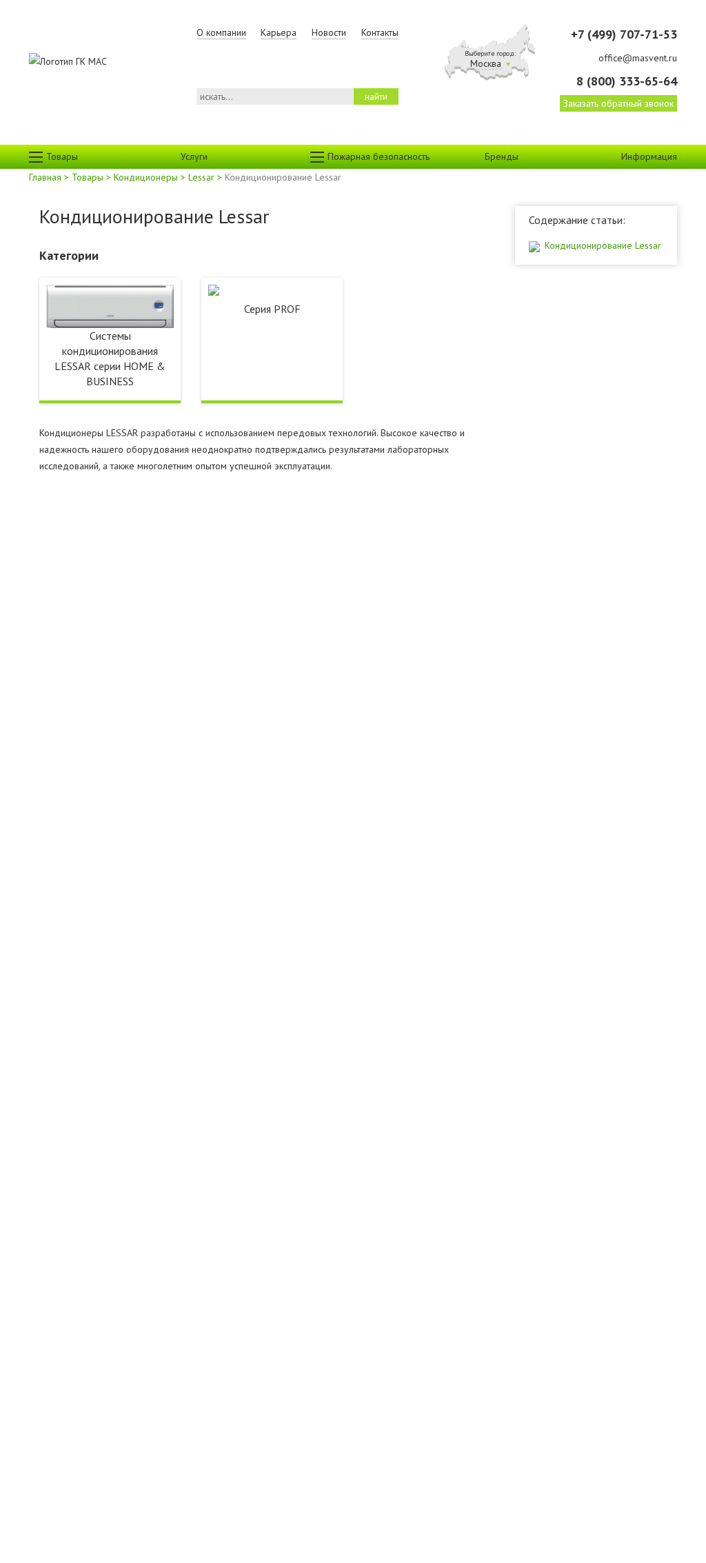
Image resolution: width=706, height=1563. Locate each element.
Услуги (194, 156)
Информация (649, 156)
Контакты (380, 32)
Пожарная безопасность (378, 156)
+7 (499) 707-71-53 (624, 34)
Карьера (278, 32)
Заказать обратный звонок (618, 103)
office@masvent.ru (637, 58)
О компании (221, 32)
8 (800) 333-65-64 (626, 81)
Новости (329, 32)
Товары (62, 156)
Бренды (501, 156)
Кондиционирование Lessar (601, 245)
